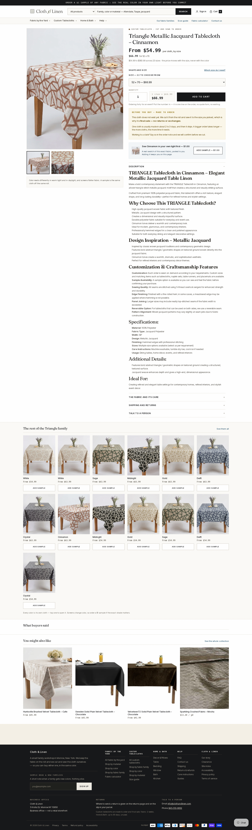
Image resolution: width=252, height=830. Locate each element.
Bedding (157, 766)
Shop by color (111, 768)
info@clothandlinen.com (179, 803)
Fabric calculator (200, 21)
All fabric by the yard (115, 760)
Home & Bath (86, 21)
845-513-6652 (175, 808)
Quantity (133, 90)
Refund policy (77, 825)
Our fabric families (166, 21)
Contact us (216, 21)
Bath (155, 774)
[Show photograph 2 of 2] (62, 162)
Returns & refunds (185, 770)
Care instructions (185, 774)
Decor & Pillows (160, 757)
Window (157, 770)
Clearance (207, 762)
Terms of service (209, 778)
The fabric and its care (144, 397)
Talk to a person (140, 413)
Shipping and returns (142, 405)
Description (136, 166)
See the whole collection (217, 641)
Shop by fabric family (115, 772)
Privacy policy (208, 774)
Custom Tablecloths (64, 21)
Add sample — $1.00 (208, 150)
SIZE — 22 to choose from (144, 75)
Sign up (84, 786)
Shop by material (113, 764)
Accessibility (207, 770)
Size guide (183, 21)
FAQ (179, 757)
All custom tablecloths (134, 761)
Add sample (43, 488)
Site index (206, 766)
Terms (65, 825)
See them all (223, 429)
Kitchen (156, 778)
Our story (206, 757)
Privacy (55, 825)
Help (101, 21)
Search (183, 11)
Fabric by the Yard (39, 21)
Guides (180, 778)
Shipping (181, 766)
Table (155, 762)
